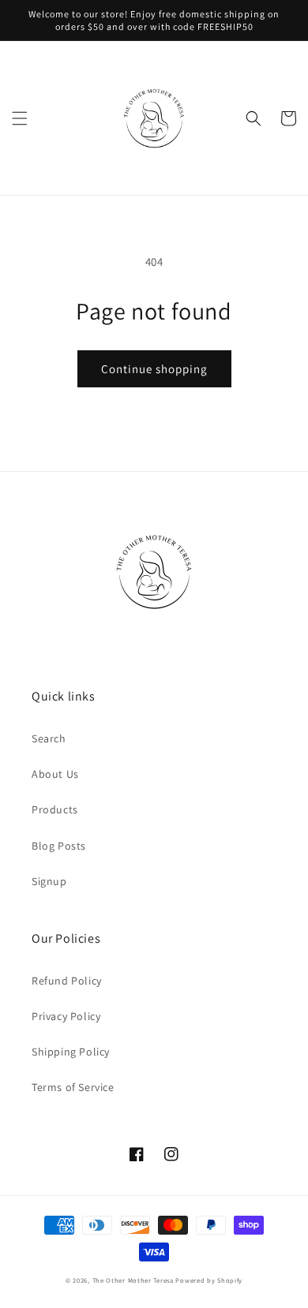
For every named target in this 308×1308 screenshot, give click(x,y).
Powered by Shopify (208, 1280)
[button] (19, 118)
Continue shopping (154, 368)
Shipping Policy (71, 1052)
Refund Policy (67, 981)
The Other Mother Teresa (133, 1280)
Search (49, 738)
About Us (55, 774)
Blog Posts (59, 846)
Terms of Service (73, 1087)
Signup (49, 881)
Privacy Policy (66, 1016)
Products (55, 809)
